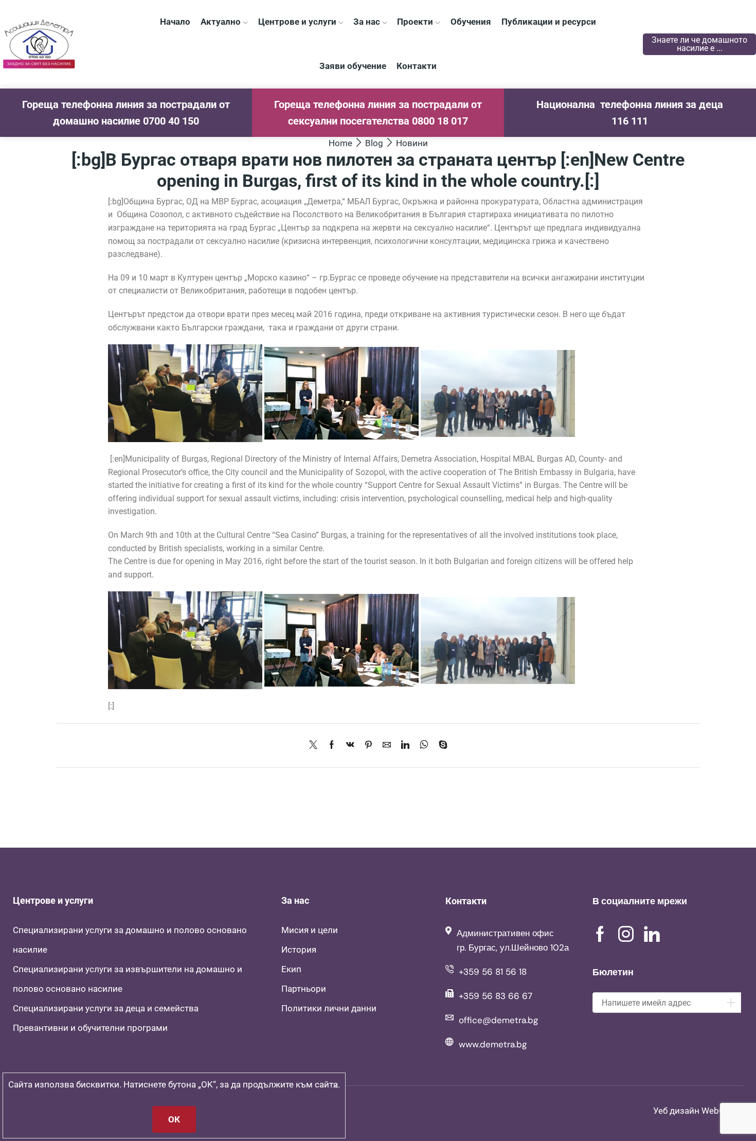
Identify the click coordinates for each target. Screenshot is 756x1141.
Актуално (221, 21)
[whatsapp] (424, 745)
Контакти (417, 66)
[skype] (440, 745)
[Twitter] (315, 745)
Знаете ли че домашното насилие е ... (699, 44)
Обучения (471, 21)
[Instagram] (626, 934)
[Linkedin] (652, 934)
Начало (175, 21)
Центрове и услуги (297, 21)
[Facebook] (331, 745)
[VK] (350, 745)
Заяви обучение (352, 66)
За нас (366, 21)
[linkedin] (405, 745)
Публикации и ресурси (548, 21)
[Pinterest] (368, 745)
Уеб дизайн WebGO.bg (698, 1110)
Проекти (415, 21)
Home (340, 143)
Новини (412, 143)
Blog (374, 143)
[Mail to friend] (386, 745)
